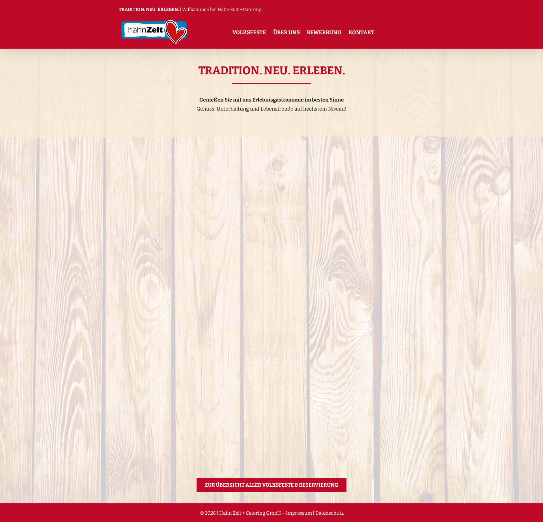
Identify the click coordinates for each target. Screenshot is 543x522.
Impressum (299, 513)
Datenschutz (329, 513)
